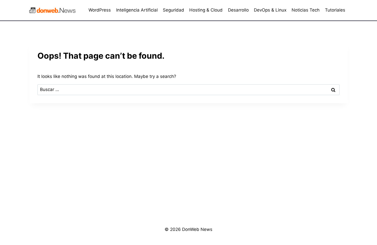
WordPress (99, 10)
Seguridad (173, 10)
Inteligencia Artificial (137, 10)
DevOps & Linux (270, 10)
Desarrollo (238, 10)
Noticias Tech (306, 10)
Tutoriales (335, 10)
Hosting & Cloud (206, 10)
